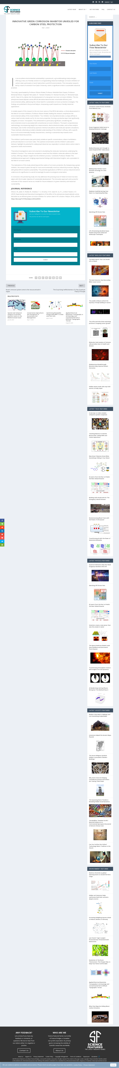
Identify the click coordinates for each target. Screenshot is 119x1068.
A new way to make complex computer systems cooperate (98, 414)
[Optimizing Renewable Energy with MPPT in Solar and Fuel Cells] (55, 305)
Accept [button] (113, 1065)
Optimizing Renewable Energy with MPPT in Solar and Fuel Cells (55, 314)
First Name (17, 230)
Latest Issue (72, 9)
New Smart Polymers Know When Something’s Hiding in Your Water (99, 457)
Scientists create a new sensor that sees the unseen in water (100, 626)
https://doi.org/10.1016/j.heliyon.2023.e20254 (25, 199)
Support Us (28, 1056)
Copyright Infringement (61, 1056)
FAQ (103, 9)
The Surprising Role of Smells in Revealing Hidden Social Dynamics (99, 800)
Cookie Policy (77, 1065)
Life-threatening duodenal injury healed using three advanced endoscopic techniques (99, 232)
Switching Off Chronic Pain (97, 212)
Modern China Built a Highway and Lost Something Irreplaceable (99, 715)
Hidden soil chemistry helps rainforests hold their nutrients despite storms (98, 897)
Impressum (86, 1056)
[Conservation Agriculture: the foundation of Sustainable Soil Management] (36, 305)
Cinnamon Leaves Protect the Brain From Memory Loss (100, 107)
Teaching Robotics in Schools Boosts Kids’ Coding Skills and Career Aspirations (98, 435)
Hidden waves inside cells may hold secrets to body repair (99, 387)
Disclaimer (94, 1056)
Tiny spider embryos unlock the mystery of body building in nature (100, 301)
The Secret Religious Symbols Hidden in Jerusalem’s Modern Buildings (98, 757)
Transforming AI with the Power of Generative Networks (99, 539)
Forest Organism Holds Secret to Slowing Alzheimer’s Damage (99, 128)
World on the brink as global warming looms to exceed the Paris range (100, 874)
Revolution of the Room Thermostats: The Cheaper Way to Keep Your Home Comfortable (99, 961)
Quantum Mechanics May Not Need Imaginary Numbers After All (100, 565)
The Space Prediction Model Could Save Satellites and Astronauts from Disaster (99, 647)
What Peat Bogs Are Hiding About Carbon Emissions (99, 1007)
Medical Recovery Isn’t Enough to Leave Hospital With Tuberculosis (99, 149)
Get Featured (94, 9)
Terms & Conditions (75, 1056)
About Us (82, 9)
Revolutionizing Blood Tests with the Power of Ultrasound (99, 519)
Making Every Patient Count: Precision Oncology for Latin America (97, 170)
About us (20, 1056)
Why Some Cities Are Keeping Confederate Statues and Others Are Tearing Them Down (99, 779)
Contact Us (111, 9)
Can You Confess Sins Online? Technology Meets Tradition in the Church (99, 846)
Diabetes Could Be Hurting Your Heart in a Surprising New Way (98, 192)
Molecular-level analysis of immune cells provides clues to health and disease (100, 344)
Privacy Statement (89, 1065)
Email (15, 249)
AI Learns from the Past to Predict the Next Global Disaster (99, 477)
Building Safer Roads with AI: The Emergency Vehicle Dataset (99, 498)
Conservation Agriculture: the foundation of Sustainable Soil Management (35, 315)
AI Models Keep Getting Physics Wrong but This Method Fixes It (98, 689)
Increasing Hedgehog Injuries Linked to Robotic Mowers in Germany (100, 918)
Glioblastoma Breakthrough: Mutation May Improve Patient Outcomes (98, 366)
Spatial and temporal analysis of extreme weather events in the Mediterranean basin (15, 315)
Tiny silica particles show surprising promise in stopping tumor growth (100, 322)
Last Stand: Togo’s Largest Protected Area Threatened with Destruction (99, 939)
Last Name (17, 239)
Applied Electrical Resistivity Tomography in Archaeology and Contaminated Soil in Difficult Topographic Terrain (74, 317)
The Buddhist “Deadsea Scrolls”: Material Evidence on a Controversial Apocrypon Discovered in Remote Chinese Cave (100, 823)
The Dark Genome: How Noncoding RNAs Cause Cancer (99, 281)
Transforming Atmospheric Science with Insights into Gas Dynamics (100, 668)
